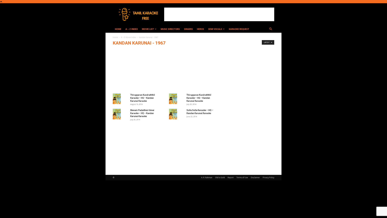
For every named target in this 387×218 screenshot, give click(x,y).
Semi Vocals (215, 29)
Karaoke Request (239, 29)
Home (118, 29)
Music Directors (170, 29)
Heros (200, 29)
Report (231, 177)
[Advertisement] (219, 14)
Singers (188, 29)
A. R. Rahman (206, 177)
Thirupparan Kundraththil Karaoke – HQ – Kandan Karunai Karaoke (142, 98)
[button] (270, 29)
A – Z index (131, 29)
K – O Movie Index (128, 37)
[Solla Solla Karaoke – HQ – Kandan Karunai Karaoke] (173, 114)
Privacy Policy (268, 177)
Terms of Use (242, 177)
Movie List (148, 29)
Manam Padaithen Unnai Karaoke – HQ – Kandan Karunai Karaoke (142, 113)
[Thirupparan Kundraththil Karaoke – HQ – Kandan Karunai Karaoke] (117, 98)
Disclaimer (255, 177)
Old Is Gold (220, 177)
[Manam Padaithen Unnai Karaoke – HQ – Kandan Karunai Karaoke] (117, 114)
